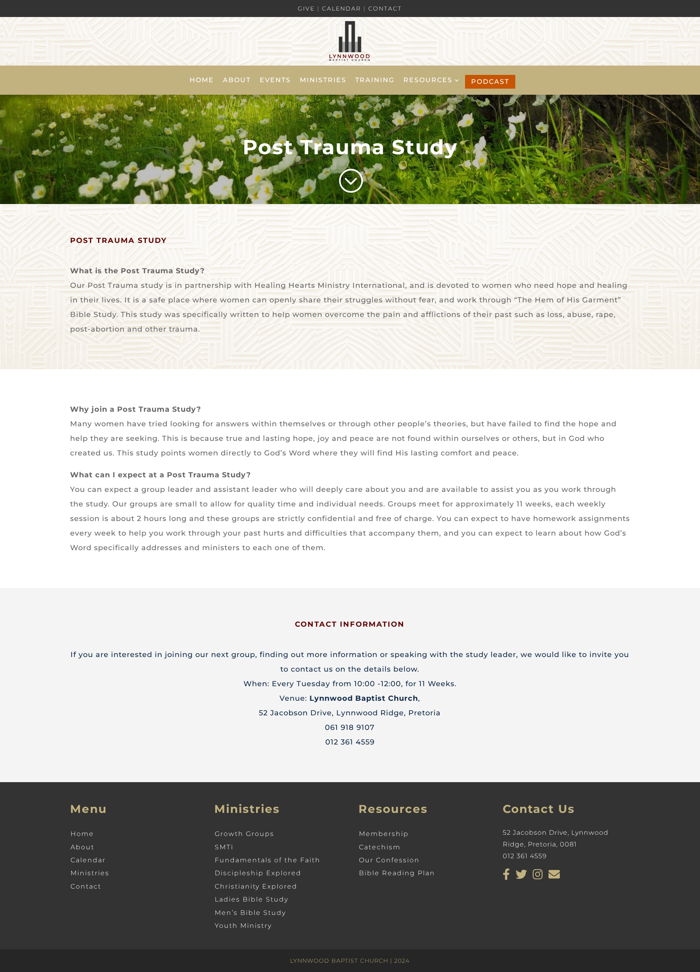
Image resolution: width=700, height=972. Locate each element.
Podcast (490, 81)
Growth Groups (244, 834)
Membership (384, 834)
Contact (385, 8)
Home (202, 80)
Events (275, 80)
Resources (427, 80)
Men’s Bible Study (250, 913)
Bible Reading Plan (397, 873)
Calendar (341, 8)
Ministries (323, 80)
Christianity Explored (256, 886)
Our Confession (389, 860)
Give (306, 8)
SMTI (224, 847)
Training (375, 80)
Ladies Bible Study (251, 899)
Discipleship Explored (258, 873)
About (237, 80)
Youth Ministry (243, 925)
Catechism (380, 847)
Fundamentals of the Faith (267, 860)
